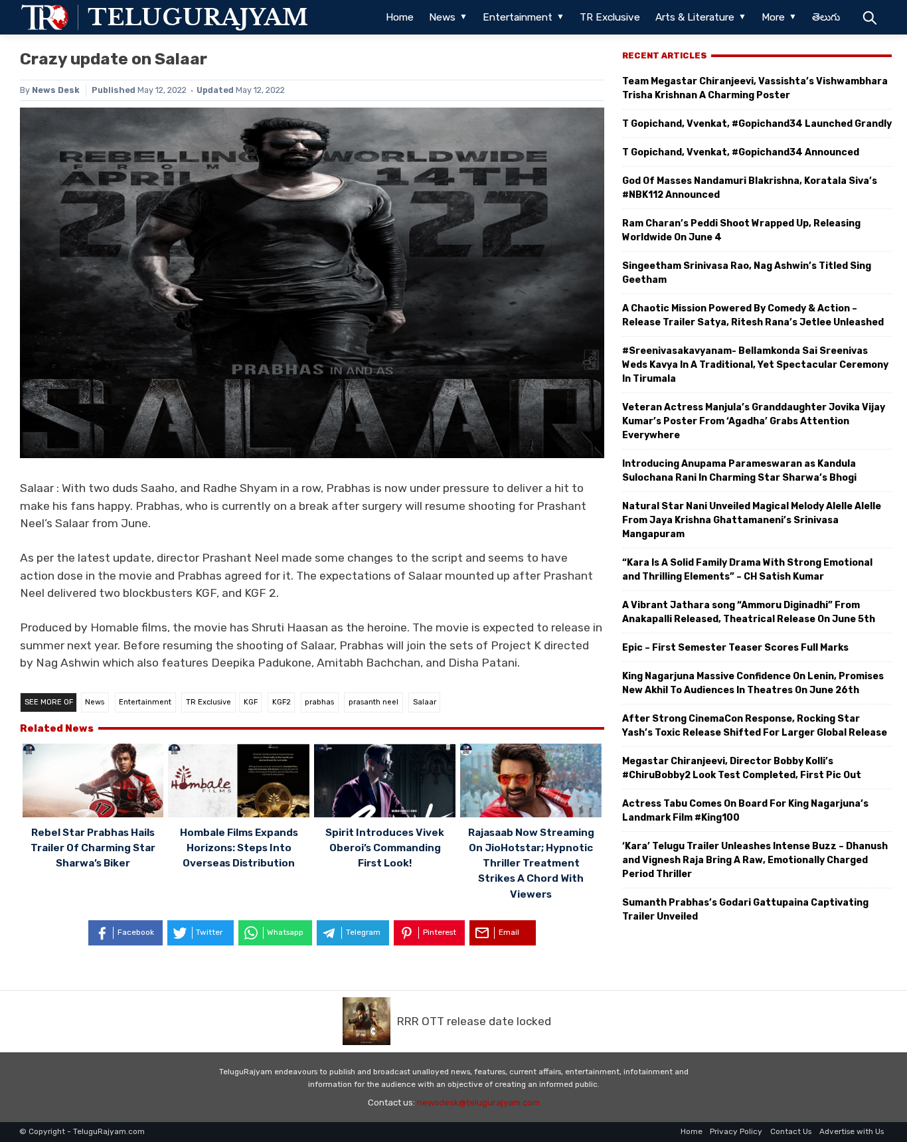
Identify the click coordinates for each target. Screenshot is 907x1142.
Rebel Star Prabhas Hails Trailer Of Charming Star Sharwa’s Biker (93, 848)
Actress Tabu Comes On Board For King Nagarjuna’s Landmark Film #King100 (745, 810)
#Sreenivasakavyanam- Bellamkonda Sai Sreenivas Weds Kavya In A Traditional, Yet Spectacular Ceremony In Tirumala (755, 364)
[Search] (869, 17)
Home (400, 17)
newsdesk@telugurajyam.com (478, 1102)
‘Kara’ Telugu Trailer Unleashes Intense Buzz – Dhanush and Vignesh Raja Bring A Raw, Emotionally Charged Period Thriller (755, 860)
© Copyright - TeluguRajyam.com (82, 1131)
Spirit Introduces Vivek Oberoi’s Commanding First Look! (384, 848)
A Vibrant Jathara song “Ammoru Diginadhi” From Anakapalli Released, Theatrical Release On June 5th (748, 612)
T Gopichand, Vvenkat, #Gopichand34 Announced (740, 152)
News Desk (56, 90)
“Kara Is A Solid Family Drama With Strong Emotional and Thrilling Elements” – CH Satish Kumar (747, 569)
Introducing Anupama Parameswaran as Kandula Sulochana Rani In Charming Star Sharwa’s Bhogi (739, 470)
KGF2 (281, 702)
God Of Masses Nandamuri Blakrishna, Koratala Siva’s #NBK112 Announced (749, 188)
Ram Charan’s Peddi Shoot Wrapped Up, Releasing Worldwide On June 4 (741, 230)
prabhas (319, 702)
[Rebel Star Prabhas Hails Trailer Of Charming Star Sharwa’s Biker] (93, 782)
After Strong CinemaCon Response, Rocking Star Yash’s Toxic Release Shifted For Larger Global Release (754, 725)
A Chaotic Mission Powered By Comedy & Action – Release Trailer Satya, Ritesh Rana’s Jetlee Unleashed (753, 315)
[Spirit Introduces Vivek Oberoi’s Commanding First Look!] (384, 782)
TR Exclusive (610, 17)
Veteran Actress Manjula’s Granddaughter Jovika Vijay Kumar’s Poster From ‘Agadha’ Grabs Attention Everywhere (753, 421)
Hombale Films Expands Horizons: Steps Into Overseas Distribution (239, 848)
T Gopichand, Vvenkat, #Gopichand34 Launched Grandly (757, 123)
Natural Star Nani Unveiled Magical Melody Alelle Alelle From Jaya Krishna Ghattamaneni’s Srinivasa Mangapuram (751, 520)
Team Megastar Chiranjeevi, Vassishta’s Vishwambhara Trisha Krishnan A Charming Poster (755, 88)
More (773, 17)
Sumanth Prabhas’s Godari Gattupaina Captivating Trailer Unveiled (745, 909)
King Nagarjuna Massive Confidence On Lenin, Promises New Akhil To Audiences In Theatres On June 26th (753, 683)
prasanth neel (373, 702)
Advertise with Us (851, 1131)
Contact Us (790, 1131)
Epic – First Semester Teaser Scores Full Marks (735, 647)
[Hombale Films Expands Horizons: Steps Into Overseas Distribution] (238, 782)
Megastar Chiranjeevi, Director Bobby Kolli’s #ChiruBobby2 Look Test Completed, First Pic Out (741, 768)
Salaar (424, 702)
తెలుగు (826, 17)
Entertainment (517, 17)
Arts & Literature (694, 17)
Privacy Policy (736, 1131)
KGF (251, 702)
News (442, 17)
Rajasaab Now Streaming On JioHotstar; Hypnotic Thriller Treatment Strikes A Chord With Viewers (531, 863)
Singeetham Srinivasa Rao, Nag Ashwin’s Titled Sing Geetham (746, 273)
